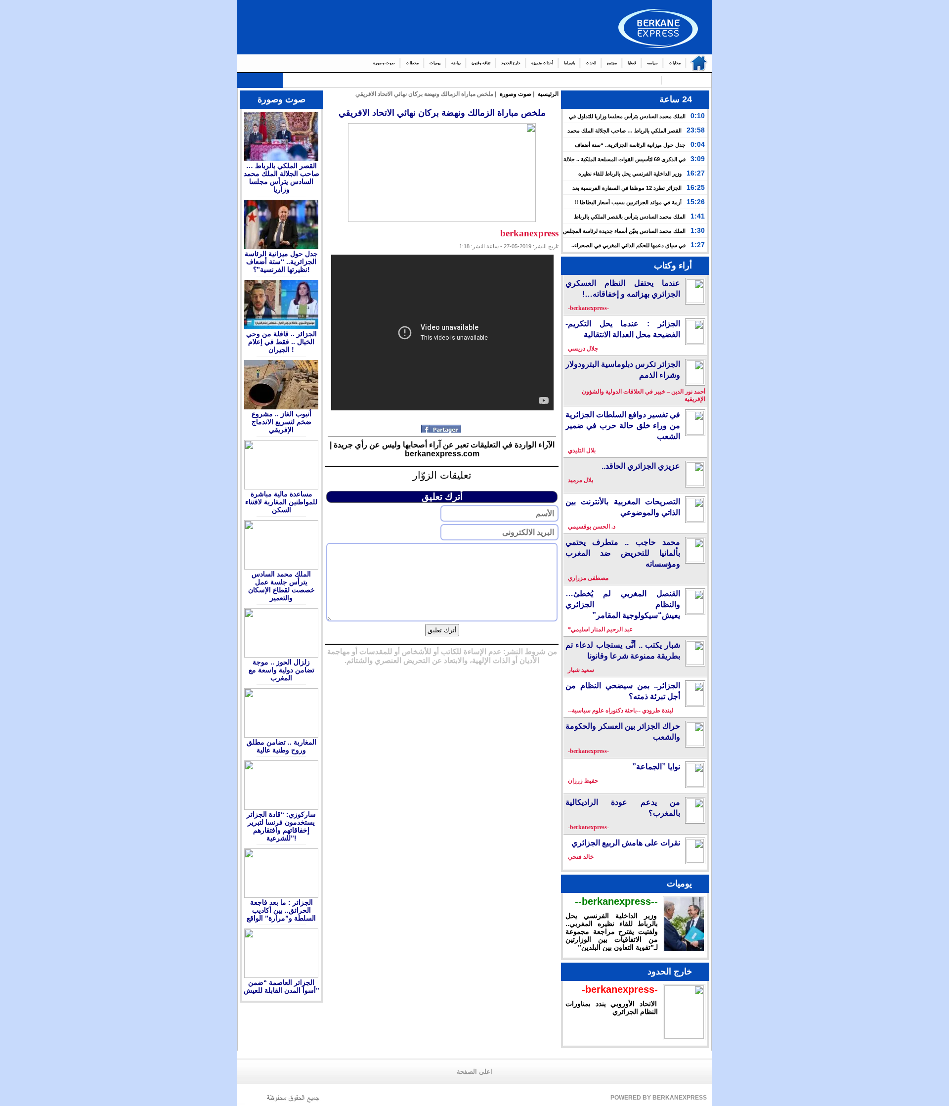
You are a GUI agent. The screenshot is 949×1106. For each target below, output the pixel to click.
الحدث (591, 63)
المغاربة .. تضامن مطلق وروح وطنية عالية (281, 746)
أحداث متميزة (542, 63)
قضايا (632, 63)
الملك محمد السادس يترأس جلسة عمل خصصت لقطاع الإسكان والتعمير (281, 586)
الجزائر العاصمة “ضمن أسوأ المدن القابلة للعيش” (281, 986)
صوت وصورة (384, 63)
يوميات (435, 63)
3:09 (697, 159)
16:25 (696, 187)
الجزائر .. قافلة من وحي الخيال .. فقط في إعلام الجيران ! (281, 342)
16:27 (696, 173)
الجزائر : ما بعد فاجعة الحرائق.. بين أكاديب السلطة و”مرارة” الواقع (281, 910)
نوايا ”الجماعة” (656, 766)
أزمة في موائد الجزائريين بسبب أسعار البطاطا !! (628, 202)
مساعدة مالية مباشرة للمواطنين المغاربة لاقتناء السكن (281, 502)
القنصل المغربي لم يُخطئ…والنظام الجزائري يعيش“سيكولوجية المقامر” (622, 604)
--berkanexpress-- (616, 901)
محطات (412, 63)
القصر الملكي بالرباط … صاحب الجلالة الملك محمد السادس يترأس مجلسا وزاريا (281, 177)
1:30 (697, 230)
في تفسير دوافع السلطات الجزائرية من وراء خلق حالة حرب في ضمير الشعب (622, 425)
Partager (442, 429)
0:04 (697, 144)
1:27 (697, 245)
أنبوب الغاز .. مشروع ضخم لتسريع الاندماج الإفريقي (281, 422)
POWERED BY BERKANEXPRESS (658, 1097)
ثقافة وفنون (481, 63)
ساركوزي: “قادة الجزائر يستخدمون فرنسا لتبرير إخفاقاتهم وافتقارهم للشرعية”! (281, 826)
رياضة (456, 63)
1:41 (697, 216)
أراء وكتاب (673, 265)
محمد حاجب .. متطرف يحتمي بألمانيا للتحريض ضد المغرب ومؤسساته (622, 553)
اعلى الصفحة (474, 1071)
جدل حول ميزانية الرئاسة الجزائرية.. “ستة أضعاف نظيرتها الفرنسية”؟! (281, 261)
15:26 (696, 202)
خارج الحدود (510, 63)
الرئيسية (697, 63)
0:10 (697, 116)
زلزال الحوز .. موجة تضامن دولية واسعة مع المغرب (281, 670)
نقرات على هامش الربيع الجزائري (625, 843)
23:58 (696, 130)
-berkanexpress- (620, 989)
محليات (675, 63)
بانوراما (569, 63)
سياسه (652, 63)
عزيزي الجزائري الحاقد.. (641, 466)
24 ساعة (675, 99)
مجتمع (612, 63)
